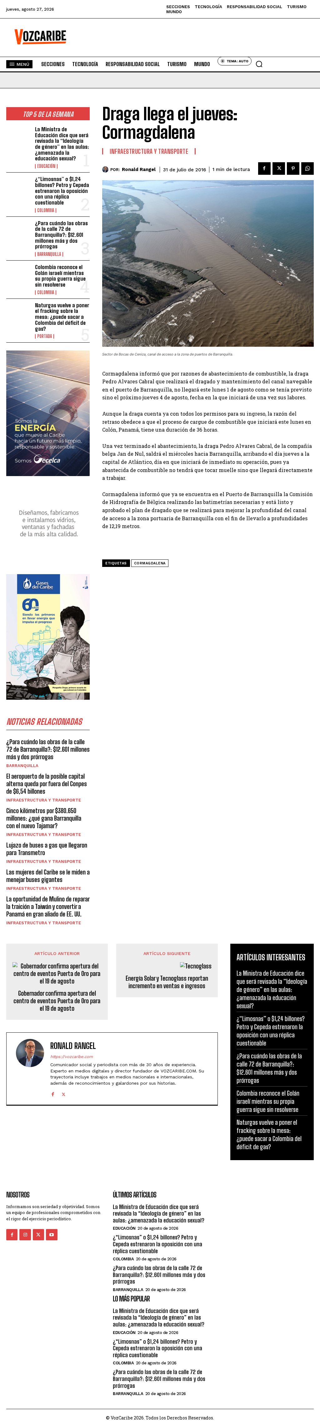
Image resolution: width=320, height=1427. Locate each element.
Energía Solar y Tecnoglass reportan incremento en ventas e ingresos (167, 981)
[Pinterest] (293, 168)
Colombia (45, 210)
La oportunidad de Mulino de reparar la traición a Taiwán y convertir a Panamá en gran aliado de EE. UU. (48, 906)
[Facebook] (264, 168)
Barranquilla (49, 254)
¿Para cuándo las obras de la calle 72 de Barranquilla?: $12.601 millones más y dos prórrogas (61, 235)
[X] (278, 168)
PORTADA (44, 336)
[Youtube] (51, 1234)
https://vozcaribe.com (71, 1056)
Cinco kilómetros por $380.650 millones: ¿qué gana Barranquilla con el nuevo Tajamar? (43, 818)
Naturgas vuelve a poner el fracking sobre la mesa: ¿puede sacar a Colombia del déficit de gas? (62, 317)
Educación (46, 166)
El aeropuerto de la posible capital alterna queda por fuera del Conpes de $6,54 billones (46, 783)
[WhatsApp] (307, 168)
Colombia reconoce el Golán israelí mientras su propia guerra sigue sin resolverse (60, 276)
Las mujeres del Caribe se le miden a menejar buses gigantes (48, 875)
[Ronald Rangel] (106, 169)
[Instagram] (25, 1234)
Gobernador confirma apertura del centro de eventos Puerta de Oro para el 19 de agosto (56, 1000)
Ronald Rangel (139, 169)
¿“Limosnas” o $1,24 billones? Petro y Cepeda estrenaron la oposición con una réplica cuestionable (62, 191)
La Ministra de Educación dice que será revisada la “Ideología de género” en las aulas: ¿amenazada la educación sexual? (62, 144)
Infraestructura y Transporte (43, 800)
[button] (259, 63)
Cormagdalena (150, 563)
